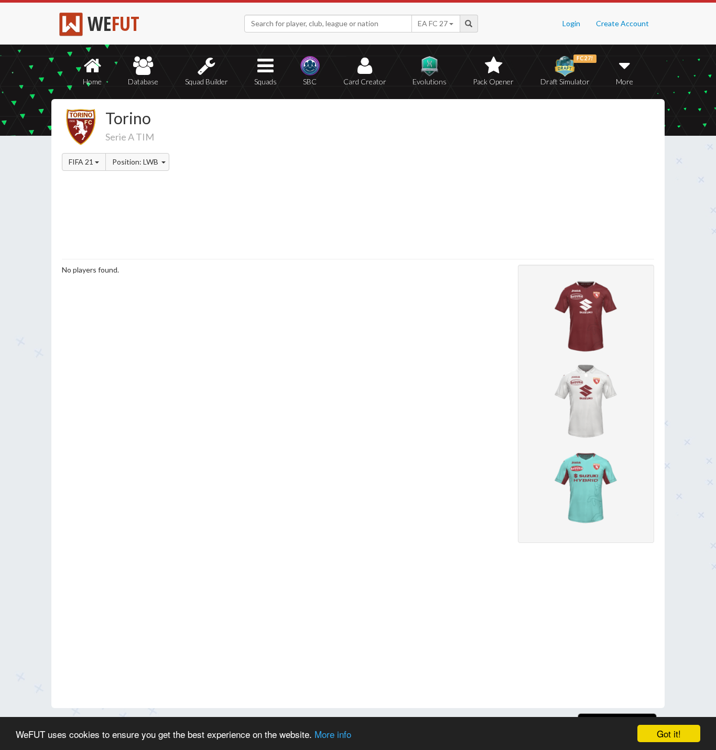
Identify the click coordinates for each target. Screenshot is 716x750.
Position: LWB (136, 161)
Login (571, 23)
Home (92, 81)
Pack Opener (493, 81)
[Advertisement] (459, 180)
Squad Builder (206, 81)
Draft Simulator (566, 70)
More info (332, 734)
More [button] (624, 81)
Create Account (622, 23)
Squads (265, 81)
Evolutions (430, 81)
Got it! (669, 733)
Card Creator (364, 81)
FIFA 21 (82, 161)
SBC (310, 81)
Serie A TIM (129, 137)
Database (143, 81)
